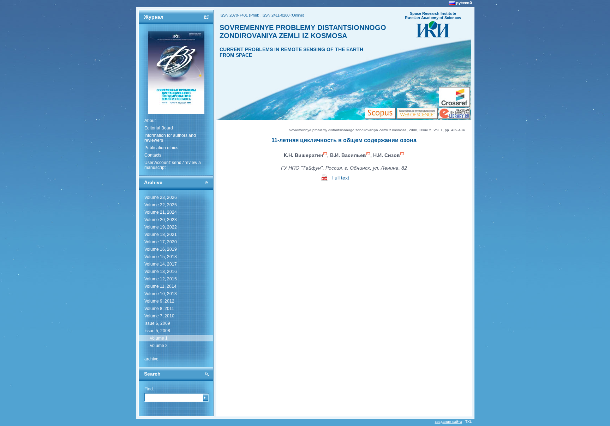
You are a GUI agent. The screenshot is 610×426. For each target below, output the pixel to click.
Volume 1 (159, 338)
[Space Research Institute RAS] (433, 35)
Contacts (152, 155)
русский (464, 3)
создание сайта (448, 422)
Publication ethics (161, 147)
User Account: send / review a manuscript (172, 165)
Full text (340, 178)
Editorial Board (158, 128)
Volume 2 (159, 345)
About (150, 120)
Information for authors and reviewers (170, 138)
